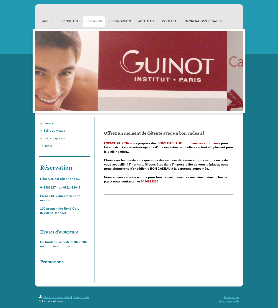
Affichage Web (229, 301)
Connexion (231, 297)
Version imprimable (57, 297)
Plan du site (81, 297)
